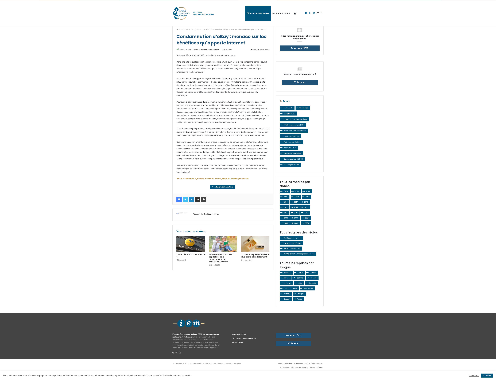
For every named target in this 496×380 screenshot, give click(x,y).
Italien (299, 283)
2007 (307, 218)
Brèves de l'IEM (203, 29)
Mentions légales (285, 363)
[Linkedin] (177, 352)
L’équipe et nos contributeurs (244, 338)
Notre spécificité (239, 334)
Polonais (287, 294)
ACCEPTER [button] (487, 375)
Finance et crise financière (295, 119)
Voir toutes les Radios (292, 243)
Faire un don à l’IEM (259, 13)
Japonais (312, 283)
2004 (307, 223)
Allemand (287, 272)
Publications (190, 29)
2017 (296, 202)
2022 (308, 191)
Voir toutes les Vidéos (292, 238)
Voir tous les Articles (292, 248)
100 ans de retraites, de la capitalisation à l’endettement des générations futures (221, 258)
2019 (307, 197)
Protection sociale (292, 142)
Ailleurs (320, 367)
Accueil (181, 29)
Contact (320, 363)
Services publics (291, 165)
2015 (286, 207)
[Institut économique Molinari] (193, 13)
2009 (286, 218)
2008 (296, 218)
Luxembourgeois (290, 288)
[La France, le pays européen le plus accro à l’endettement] (255, 244)
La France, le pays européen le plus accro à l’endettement (255, 255)
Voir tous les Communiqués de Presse (299, 254)
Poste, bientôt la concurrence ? (190, 255)
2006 (286, 223)
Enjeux (312, 367)
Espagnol (299, 278)
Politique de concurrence (295, 131)
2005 (296, 223)
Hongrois (287, 283)
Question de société (292, 153)
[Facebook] (174, 352)
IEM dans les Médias (299, 367)
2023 (297, 191)
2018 (286, 202)
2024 (286, 191)
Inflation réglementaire (223, 187)
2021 (286, 197)
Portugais (300, 294)
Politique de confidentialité (304, 363)
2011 (296, 213)
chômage (288, 108)
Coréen (287, 278)
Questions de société (293, 159)
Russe (299, 299)
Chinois (313, 272)
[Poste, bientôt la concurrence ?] (190, 244)
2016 (306, 202)
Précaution (290, 148)
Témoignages (237, 342)
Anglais (300, 272)
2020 (297, 197)
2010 (306, 213)
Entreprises (289, 113)
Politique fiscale (291, 136)
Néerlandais (308, 288)
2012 (286, 213)
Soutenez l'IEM (293, 335)
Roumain (287, 299)
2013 (306, 207)
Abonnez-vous (282, 13)
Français (313, 278)
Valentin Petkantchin (209, 49)
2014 (296, 207)
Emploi (303, 108)
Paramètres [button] (474, 375)
